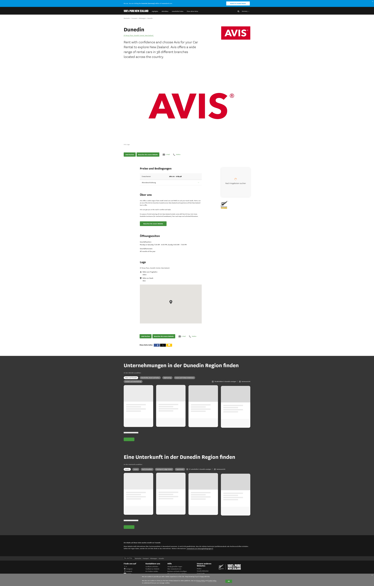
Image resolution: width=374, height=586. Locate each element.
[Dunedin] (235, 33)
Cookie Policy (212, 581)
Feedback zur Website (152, 569)
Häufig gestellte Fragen (174, 566)
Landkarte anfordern (152, 566)
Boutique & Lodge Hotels (164, 469)
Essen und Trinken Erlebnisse (184, 378)
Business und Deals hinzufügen (177, 571)
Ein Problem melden (152, 571)
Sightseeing (167, 378)
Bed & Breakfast (147, 469)
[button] (155, 11)
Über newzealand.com (174, 569)
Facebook (129, 571)
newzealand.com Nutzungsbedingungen (200, 548)
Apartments (180, 469)
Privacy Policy (200, 581)
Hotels (136, 469)
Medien (199, 569)
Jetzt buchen (129, 154)
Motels (127, 469)
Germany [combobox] (245, 11)
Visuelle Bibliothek (202, 571)
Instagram (129, 569)
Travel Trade (201, 573)
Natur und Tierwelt (131, 378)
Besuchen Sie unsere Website (148, 154)
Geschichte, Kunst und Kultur (150, 378)
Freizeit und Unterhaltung (133, 381)
